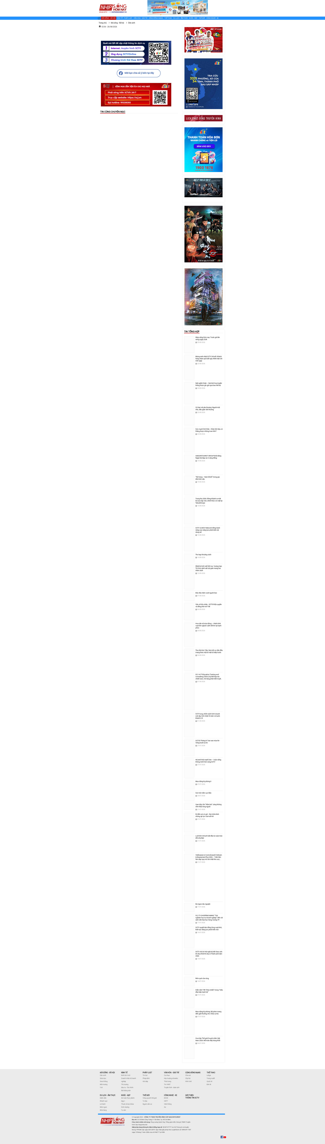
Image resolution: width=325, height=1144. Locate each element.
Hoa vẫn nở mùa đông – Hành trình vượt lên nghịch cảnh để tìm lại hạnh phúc (208, 626)
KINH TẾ (124, 1073)
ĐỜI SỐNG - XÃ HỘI (107, 1073)
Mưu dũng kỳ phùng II (203, 781)
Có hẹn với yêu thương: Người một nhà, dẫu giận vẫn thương (208, 408)
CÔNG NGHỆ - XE (170, 1095)
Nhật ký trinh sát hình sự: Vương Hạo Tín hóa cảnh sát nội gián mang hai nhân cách (209, 568)
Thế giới (202, 18)
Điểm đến (103, 1098)
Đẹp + (123, 1101)
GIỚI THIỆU (189, 1095)
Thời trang (167, 1081)
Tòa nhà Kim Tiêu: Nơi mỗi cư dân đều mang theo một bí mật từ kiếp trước (209, 651)
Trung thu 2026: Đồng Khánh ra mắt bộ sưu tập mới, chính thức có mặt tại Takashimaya (209, 501)
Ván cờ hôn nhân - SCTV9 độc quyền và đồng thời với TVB (209, 605)
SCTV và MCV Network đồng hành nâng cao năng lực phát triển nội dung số (208, 530)
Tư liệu (145, 1101)
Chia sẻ (188, 1075)
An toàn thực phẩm (128, 1098)
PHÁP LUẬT (147, 1073)
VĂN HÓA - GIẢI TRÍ (171, 1073)
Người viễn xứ (147, 1104)
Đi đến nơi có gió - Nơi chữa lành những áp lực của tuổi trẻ (207, 815)
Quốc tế (209, 1081)
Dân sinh (103, 1075)
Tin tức (145, 1075)
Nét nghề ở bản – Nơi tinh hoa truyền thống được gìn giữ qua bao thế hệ (209, 384)
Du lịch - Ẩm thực (180, 18)
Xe (165, 1107)
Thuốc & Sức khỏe (127, 1104)
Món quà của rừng (202, 978)
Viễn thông (168, 1104)
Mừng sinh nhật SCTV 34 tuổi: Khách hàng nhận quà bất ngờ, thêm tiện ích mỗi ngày (209, 358)
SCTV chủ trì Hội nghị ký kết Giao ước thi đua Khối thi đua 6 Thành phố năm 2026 (209, 954)
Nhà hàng (103, 1110)
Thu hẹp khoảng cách (203, 555)
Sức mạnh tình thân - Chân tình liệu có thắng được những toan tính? (209, 430)
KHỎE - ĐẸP (125, 1095)
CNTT (166, 1101)
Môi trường (103, 1084)
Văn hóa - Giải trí (140, 18)
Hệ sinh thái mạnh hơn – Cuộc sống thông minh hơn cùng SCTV (208, 761)
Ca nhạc (167, 1075)
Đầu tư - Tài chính (127, 1087)
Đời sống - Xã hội (109, 18)
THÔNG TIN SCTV (192, 1098)
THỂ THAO (211, 1073)
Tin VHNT (167, 1084)
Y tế (101, 1087)
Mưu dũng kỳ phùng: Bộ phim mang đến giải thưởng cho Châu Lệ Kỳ (208, 1013)
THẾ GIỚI (146, 1095)
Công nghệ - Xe (212, 18)
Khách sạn (103, 1101)
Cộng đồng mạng (156, 18)
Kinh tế (120, 18)
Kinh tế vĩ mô (125, 1075)
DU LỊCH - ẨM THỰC (107, 1095)
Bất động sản (126, 1090)
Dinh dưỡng (125, 1107)
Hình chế (188, 1081)
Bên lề (209, 1084)
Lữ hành (102, 1104)
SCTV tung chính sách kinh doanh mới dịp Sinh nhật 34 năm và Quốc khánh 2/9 (208, 716)
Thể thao (168, 18)
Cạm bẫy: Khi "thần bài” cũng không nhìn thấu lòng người (209, 805)
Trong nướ (210, 1078)
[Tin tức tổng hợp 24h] (113, 3)
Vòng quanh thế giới (150, 1098)
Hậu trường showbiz (171, 1078)
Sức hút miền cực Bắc (203, 793)
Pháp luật (128, 18)
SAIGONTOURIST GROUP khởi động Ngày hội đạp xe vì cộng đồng (208, 457)
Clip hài (187, 1078)
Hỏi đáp (145, 1081)
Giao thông (104, 1081)
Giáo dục (103, 1078)
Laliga (209, 1075)
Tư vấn (123, 1110)
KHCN (166, 1098)
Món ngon (103, 1107)
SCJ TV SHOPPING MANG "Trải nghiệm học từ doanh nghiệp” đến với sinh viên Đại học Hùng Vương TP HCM (209, 919)
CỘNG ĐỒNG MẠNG (192, 1073)
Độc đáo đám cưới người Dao (206, 593)
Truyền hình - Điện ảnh (171, 1087)
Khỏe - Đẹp (193, 18)
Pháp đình (146, 1078)
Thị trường (124, 1084)
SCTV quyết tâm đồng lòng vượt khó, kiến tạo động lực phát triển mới (209, 928)
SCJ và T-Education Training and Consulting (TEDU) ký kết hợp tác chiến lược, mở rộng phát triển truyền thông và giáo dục (209, 677)
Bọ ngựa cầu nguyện (203, 904)
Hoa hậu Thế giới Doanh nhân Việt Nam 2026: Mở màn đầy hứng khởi (208, 1039)
